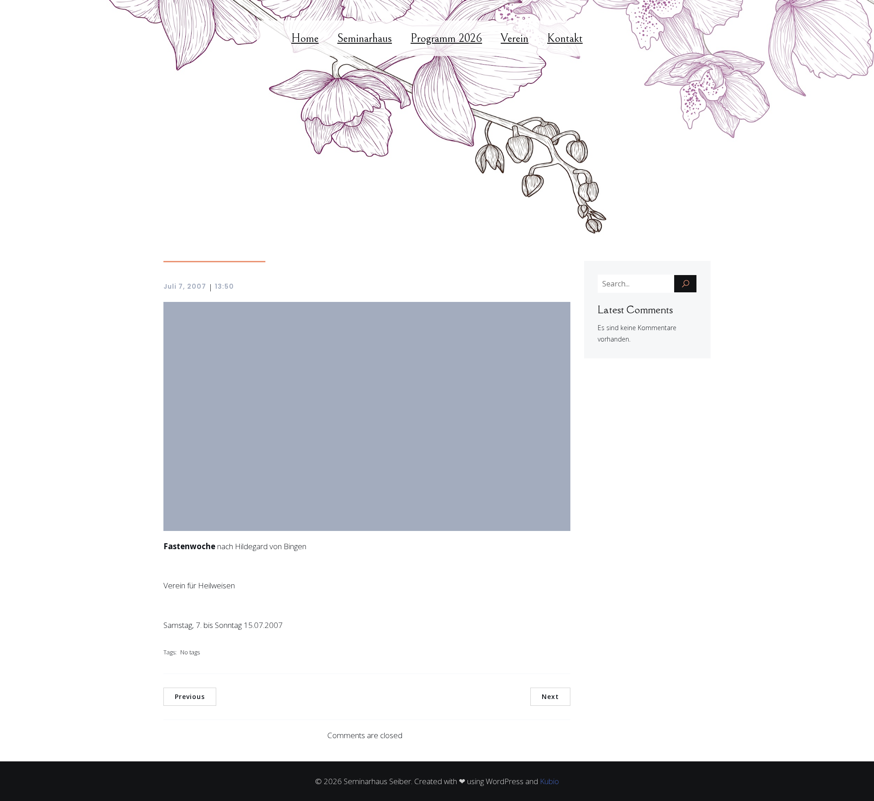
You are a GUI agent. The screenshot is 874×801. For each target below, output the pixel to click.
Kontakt (565, 38)
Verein (514, 38)
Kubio (549, 781)
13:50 (224, 286)
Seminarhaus (364, 38)
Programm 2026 (446, 38)
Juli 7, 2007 (184, 286)
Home (305, 38)
